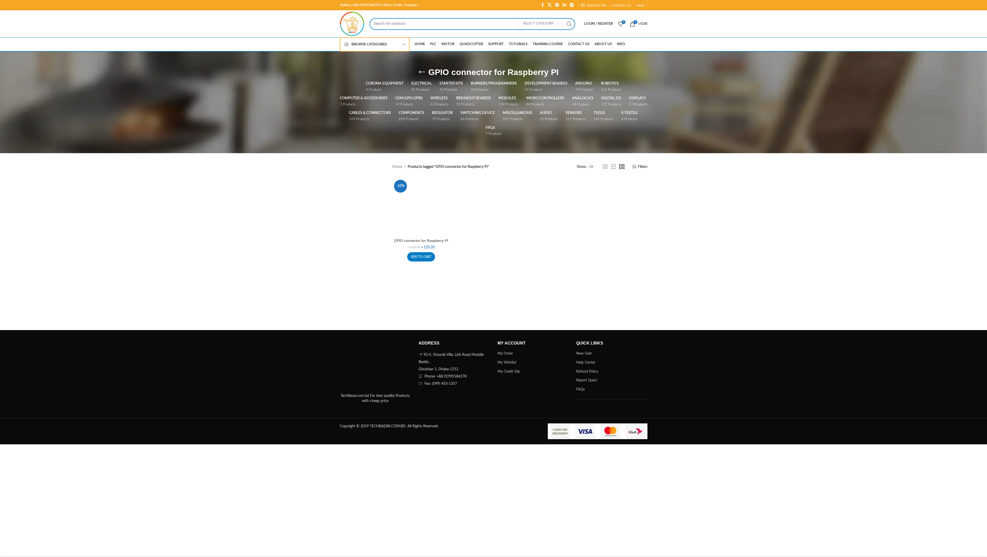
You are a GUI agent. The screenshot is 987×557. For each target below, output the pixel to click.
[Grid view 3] (613, 166)
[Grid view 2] (605, 166)
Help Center (585, 362)
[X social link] (549, 5)
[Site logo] (352, 24)
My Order (505, 353)
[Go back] (421, 72)
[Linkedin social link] (564, 5)
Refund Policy (587, 371)
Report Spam (586, 380)
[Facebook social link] (543, 5)
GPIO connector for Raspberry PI (421, 241)
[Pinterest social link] (557, 5)
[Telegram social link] (571, 5)
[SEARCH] (569, 24)
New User (584, 353)
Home (397, 167)
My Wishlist (506, 362)
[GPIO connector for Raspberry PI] (421, 207)
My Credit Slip (508, 371)
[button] (421, 256)
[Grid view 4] (621, 166)
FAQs (580, 389)
